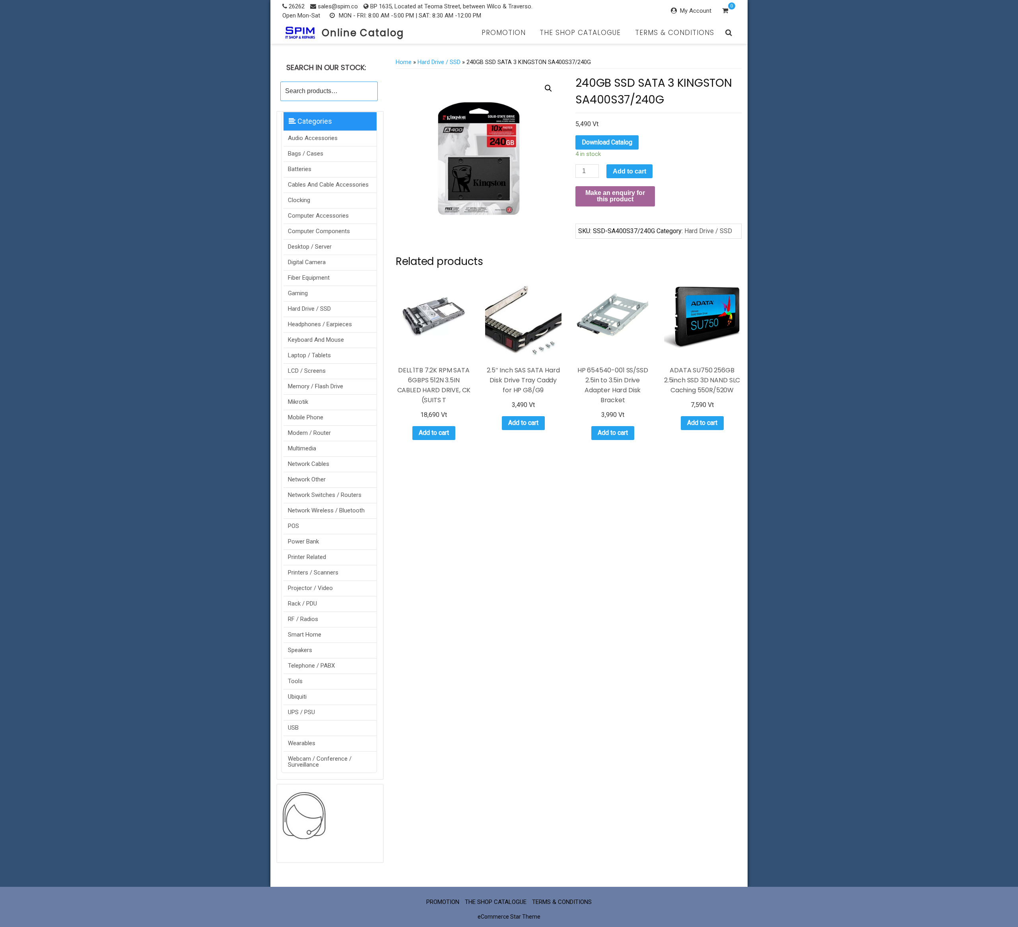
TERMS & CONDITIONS (674, 32)
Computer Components (319, 231)
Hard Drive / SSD (309, 308)
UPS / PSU (301, 712)
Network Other (307, 479)
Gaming (298, 293)
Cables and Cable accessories (328, 184)
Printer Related (307, 557)
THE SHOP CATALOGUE (580, 32)
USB (293, 727)
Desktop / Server (310, 246)
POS (293, 526)
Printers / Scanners (313, 572)
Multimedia (302, 448)
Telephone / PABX (311, 665)
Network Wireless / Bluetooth (326, 510)
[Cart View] (725, 11)
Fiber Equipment (309, 277)
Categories (314, 121)
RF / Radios (303, 619)
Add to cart (629, 171)
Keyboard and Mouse (316, 339)
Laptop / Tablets (309, 355)
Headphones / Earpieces (320, 324)
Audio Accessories (313, 138)
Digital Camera (307, 262)
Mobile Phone (305, 417)
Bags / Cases (305, 153)
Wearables (301, 743)
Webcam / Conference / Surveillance (320, 761)
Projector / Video (310, 588)
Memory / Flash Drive (315, 386)
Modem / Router (309, 432)
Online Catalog (363, 32)
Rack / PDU (302, 603)
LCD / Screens (307, 370)
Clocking (299, 200)
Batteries (299, 169)
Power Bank (303, 541)
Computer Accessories (318, 215)
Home (404, 62)
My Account (695, 10)
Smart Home (304, 634)
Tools (295, 681)
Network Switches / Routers (324, 495)
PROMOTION (504, 32)
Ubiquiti (297, 696)
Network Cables (308, 463)
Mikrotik (298, 401)
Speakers (300, 650)
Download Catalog (607, 142)
